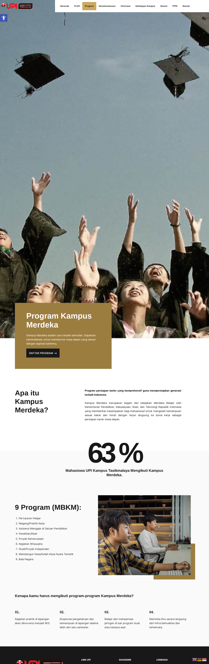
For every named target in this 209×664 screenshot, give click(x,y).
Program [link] (89, 6)
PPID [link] (174, 6)
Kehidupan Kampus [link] (145, 6)
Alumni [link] (163, 6)
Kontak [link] (186, 6)
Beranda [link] (64, 6)
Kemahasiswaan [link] (107, 6)
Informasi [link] (125, 6)
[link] (3, 18)
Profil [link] (77, 6)
